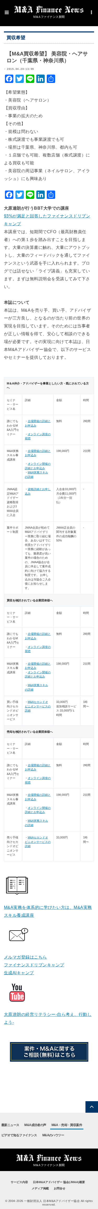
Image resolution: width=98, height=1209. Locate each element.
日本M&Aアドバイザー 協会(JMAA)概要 (59, 1182)
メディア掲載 (40, 1188)
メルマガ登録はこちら (25, 957)
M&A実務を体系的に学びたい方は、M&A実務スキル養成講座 (48, 911)
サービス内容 (19, 1182)
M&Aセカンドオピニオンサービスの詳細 (38, 706)
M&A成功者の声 (35, 1125)
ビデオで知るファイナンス (19, 1135)
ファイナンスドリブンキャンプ (34, 965)
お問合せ (59, 1188)
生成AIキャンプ (19, 973)
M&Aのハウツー (53, 1135)
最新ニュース (10, 1125)
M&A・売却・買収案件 (66, 1125)
